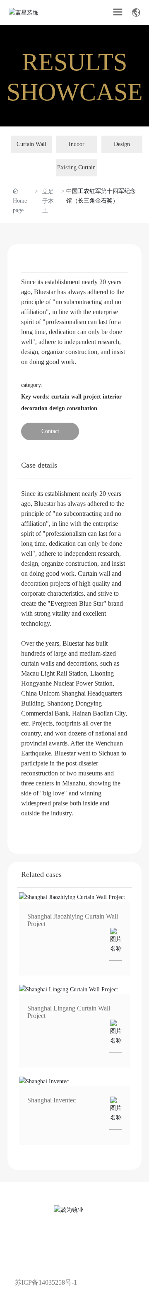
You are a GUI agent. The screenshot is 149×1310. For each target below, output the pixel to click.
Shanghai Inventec (51, 1100)
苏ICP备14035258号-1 (46, 1282)
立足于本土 (48, 201)
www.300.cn (77, 1271)
